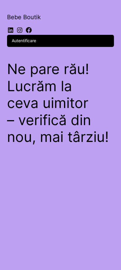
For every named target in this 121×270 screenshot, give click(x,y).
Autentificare (24, 40)
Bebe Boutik (24, 17)
